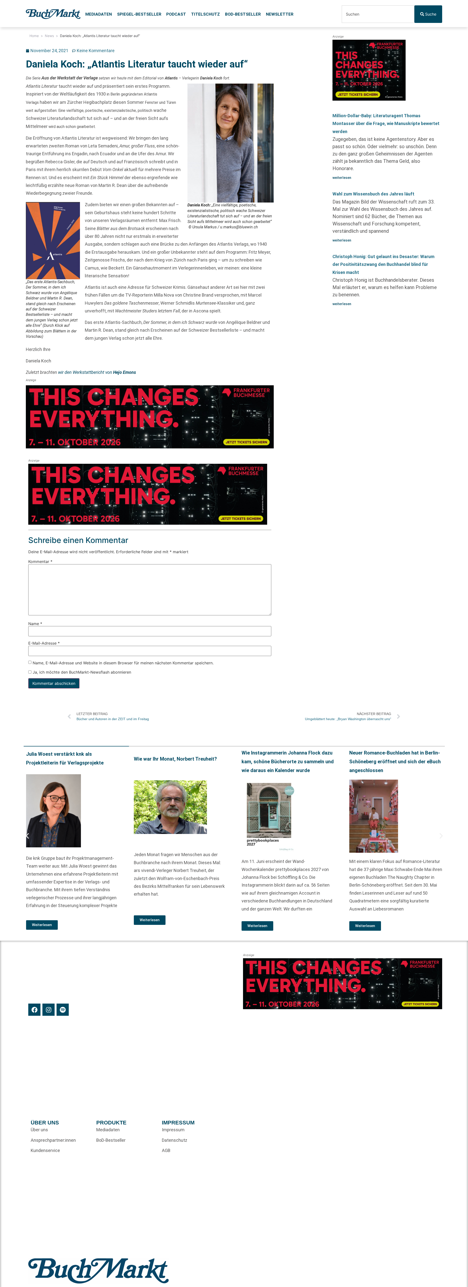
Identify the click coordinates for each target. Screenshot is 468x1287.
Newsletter (279, 14)
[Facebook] (34, 1010)
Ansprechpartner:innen (53, 1140)
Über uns (39, 1129)
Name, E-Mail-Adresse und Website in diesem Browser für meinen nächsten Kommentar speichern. (123, 663)
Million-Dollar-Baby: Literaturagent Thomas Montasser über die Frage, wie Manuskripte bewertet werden (385, 123)
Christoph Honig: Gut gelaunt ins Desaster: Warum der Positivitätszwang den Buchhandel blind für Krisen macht (383, 264)
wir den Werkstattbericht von (97, 372)
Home (34, 36)
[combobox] (378, 14)
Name (35, 624)
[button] (27, 836)
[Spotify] (63, 1010)
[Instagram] (48, 1010)
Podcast (176, 14)
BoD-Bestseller (243, 14)
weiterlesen (341, 178)
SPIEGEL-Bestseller (139, 14)
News (49, 36)
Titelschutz (205, 14)
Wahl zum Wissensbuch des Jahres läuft (373, 193)
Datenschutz (174, 1140)
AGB (166, 1150)
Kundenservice (45, 1150)
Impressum (173, 1129)
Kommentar (40, 562)
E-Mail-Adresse (44, 643)
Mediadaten (98, 14)
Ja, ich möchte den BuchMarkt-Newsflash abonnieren (81, 672)
